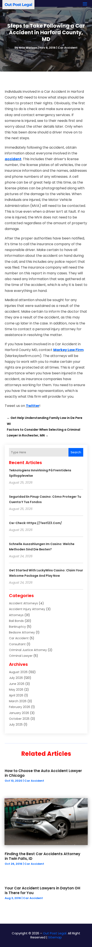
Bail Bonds (16, 621)
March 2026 (18, 701)
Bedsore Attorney (22, 632)
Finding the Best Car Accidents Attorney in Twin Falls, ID (42, 856)
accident (13, 159)
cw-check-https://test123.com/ (35, 523)
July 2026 (16, 678)
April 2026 (16, 695)
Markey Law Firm (68, 349)
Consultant (17, 644)
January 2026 (19, 713)
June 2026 (16, 684)
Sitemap (55, 937)
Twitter (32, 405)
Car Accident (67, 48)
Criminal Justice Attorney (28, 650)
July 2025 (16, 724)
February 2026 (19, 707)
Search (76, 452)
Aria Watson (28, 48)
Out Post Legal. (55, 933)
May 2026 (16, 689)
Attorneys (16, 615)
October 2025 (19, 719)
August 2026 (18, 672)
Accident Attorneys (23, 603)
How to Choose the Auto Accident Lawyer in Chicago (43, 773)
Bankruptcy (17, 626)
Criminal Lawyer (21, 656)
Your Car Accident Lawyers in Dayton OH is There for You (42, 890)
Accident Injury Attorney (27, 609)
